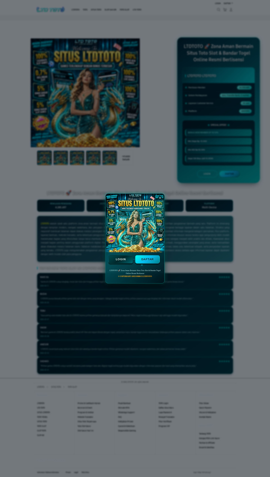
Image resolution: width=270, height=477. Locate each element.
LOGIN (121, 259)
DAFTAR (147, 259)
